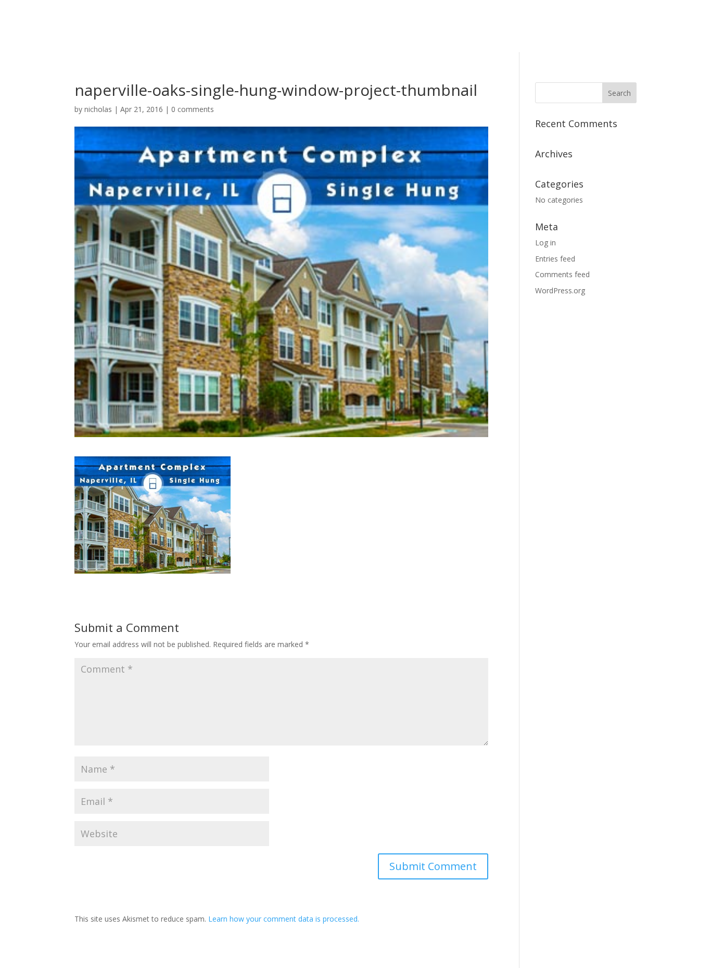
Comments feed (562, 274)
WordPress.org (560, 290)
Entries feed (555, 259)
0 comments (192, 109)
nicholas (98, 109)
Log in (545, 242)
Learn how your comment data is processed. (283, 919)
